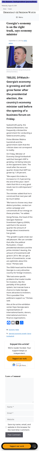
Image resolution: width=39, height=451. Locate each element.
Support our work (19, 358)
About (4, 9)
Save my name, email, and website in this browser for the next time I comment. (19, 427)
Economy (12, 330)
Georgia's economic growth (18, 333)
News (17, 330)
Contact (10, 9)
